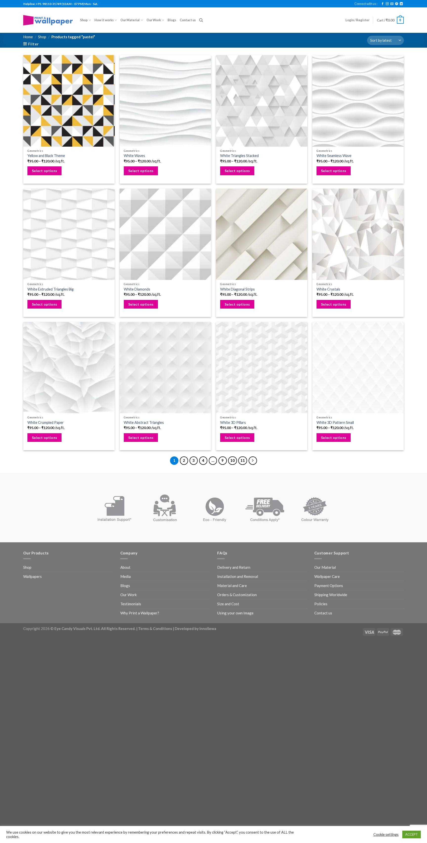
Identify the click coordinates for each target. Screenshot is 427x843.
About (125, 567)
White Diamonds (137, 289)
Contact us (188, 20)
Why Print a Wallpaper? (139, 613)
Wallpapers (32, 576)
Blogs (172, 20)
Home (28, 37)
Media (125, 576)
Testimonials (130, 604)
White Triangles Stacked (239, 156)
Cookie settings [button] (386, 834)
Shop (84, 20)
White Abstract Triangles (144, 422)
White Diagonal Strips (237, 289)
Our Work (154, 20)
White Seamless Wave (334, 156)
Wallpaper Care (327, 576)
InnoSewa (207, 628)
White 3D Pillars (233, 422)
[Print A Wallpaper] (48, 20)
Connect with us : (365, 4)
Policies (320, 604)
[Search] (201, 20)
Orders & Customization (237, 594)
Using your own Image (235, 613)
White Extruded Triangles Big (50, 289)
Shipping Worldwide (330, 594)
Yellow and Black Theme (46, 156)
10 (232, 460)
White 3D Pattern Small (335, 422)
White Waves (134, 156)
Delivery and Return (233, 567)
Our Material (130, 20)
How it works (104, 20)
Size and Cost (228, 604)
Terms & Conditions (155, 628)
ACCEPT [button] (411, 834)
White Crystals (328, 289)
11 (242, 460)
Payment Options (328, 585)
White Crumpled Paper (45, 422)
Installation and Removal (237, 576)
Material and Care (232, 585)
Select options (44, 171)
